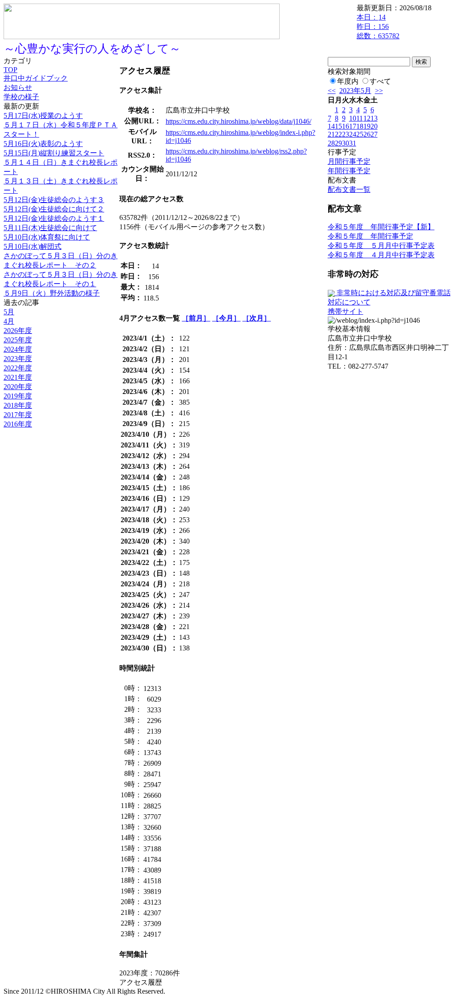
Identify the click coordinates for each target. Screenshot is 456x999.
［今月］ (226, 318)
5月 (9, 312)
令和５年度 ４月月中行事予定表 (381, 255)
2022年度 (18, 368)
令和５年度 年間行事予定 (370, 236)
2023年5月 (355, 90)
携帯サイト (345, 311)
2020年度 (18, 386)
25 (359, 134)
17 (352, 126)
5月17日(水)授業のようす (43, 115)
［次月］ (256, 318)
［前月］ (196, 318)
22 (338, 134)
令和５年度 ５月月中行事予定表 (381, 245)
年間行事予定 (349, 171)
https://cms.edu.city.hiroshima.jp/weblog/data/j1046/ (238, 121)
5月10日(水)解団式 (32, 246)
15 (338, 126)
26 (366, 134)
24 (352, 134)
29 (338, 143)
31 (352, 143)
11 (359, 118)
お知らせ (18, 87)
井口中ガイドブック (36, 78)
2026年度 (18, 330)
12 (366, 118)
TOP (10, 69)
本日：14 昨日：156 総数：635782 (378, 26)
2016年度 (18, 424)
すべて (380, 81)
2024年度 (18, 349)
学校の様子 (21, 97)
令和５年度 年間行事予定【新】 (381, 227)
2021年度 (18, 377)
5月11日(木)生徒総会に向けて (50, 227)
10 (352, 118)
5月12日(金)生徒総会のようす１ (54, 218)
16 (345, 126)
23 (345, 134)
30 (345, 143)
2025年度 (18, 340)
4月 (9, 321)
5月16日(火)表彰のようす (43, 143)
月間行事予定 (349, 161)
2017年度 (18, 414)
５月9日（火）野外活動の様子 (52, 293)
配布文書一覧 (349, 189)
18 (359, 126)
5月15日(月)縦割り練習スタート (54, 153)
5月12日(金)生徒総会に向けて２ (54, 209)
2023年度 (18, 358)
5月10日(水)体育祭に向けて (47, 237)
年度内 (347, 81)
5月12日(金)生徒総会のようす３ (54, 199)
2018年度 (18, 405)
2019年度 (18, 396)
